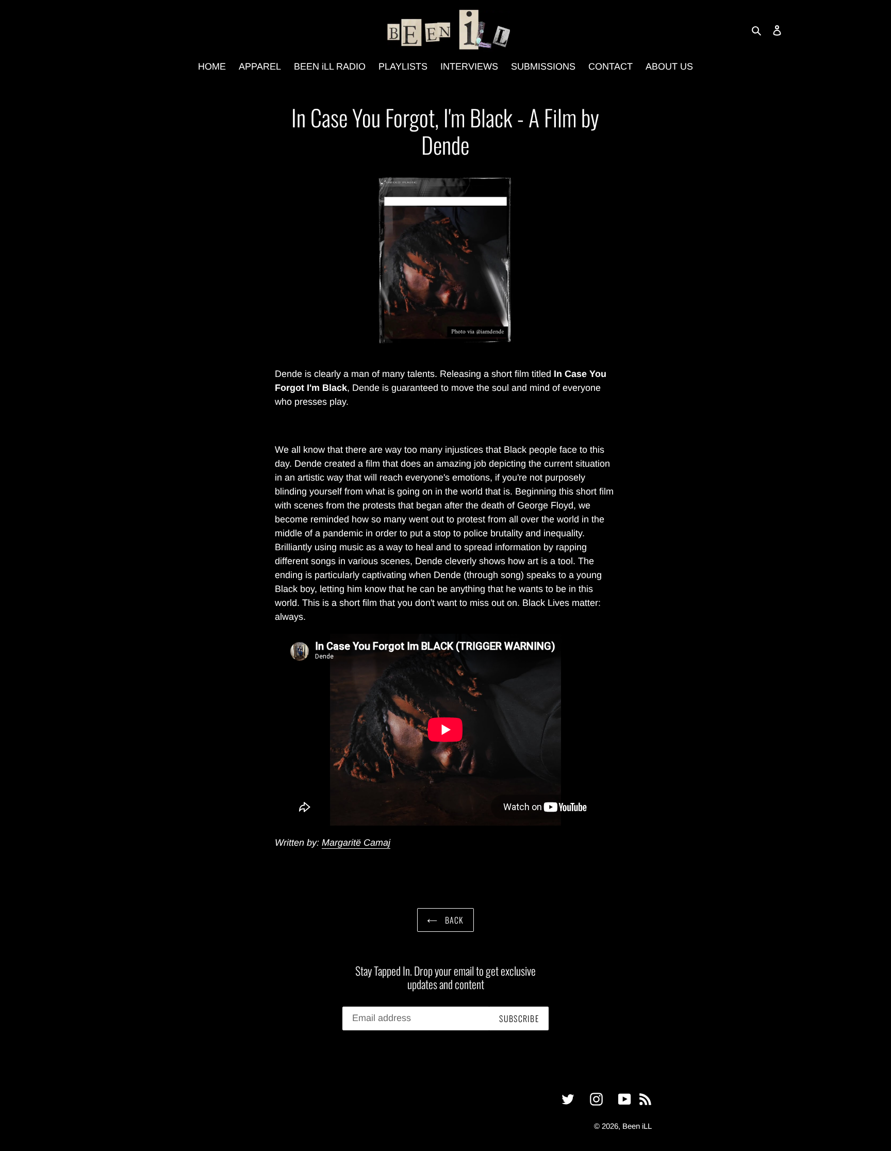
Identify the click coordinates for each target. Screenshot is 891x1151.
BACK (453, 920)
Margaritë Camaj (356, 842)
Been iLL (637, 1126)
